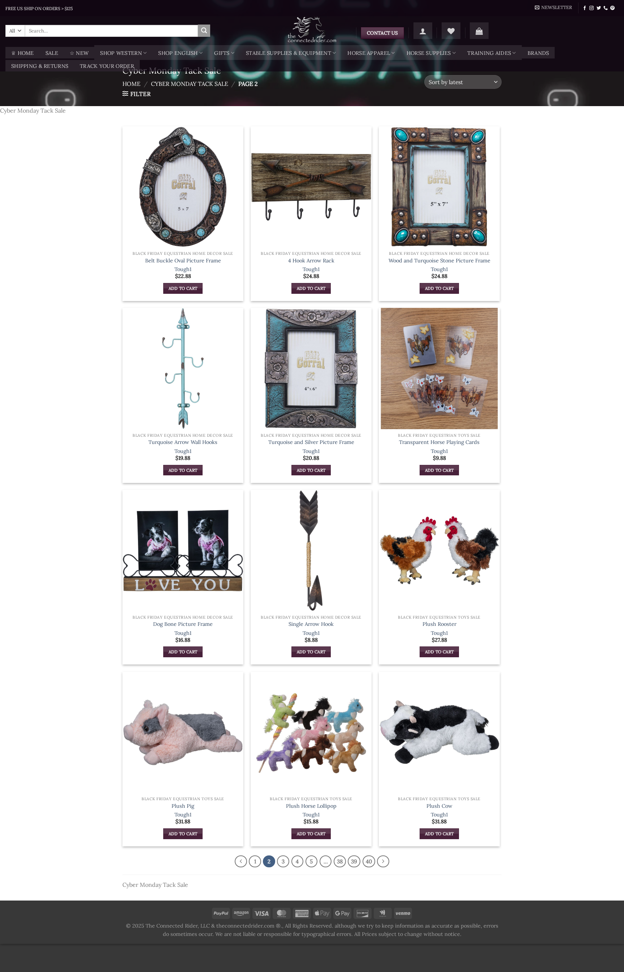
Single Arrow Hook (311, 624)
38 (340, 861)
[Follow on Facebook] (584, 8)
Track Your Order (107, 66)
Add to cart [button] (183, 288)
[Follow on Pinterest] (612, 8)
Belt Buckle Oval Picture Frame (183, 260)
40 (369, 861)
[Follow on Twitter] (599, 8)
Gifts (221, 53)
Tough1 (182, 269)
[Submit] (204, 31)
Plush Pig (183, 806)
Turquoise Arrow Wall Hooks (182, 442)
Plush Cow (439, 806)
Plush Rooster (439, 624)
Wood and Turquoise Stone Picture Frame (439, 260)
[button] (554, 7)
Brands (538, 53)
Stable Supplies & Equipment (288, 53)
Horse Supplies (429, 53)
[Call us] (605, 8)
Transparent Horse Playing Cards (439, 442)
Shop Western (121, 53)
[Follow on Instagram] (591, 8)
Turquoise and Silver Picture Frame (311, 442)
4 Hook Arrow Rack (311, 260)
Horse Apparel (368, 53)
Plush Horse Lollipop (311, 806)
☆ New (79, 53)
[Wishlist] (451, 30)
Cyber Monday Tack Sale (189, 83)
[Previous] (241, 861)
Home (131, 83)
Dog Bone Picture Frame (183, 624)
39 (354, 861)
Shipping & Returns (39, 66)
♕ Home (22, 53)
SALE (52, 53)
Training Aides (489, 53)
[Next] (383, 861)
